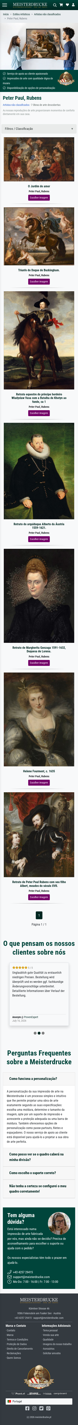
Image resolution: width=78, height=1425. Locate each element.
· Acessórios (48, 1348)
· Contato (10, 1330)
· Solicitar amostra (51, 1353)
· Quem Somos (13, 1358)
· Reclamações (13, 1353)
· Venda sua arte (50, 1335)
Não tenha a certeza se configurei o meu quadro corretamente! (37, 1189)
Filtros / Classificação (19, 129)
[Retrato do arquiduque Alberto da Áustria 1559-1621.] (39, 471)
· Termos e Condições (17, 1339)
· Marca (9, 1335)
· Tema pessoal (50, 1330)
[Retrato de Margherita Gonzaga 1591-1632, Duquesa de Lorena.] (39, 596)
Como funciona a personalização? (33, 1078)
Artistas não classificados (47, 14)
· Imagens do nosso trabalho (57, 1344)
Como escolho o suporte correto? (32, 1173)
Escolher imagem (39, 197)
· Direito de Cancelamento (19, 1348)
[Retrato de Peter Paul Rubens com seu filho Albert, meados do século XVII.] (39, 834)
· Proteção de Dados (16, 1344)
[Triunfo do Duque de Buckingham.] (39, 236)
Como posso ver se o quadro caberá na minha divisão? (36, 1157)
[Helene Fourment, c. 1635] (39, 719)
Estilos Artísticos (21, 14)
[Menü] (4, 5)
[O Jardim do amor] (39, 159)
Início (6, 14)
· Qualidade (48, 1339)
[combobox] (39, 1401)
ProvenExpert (42, 1017)
